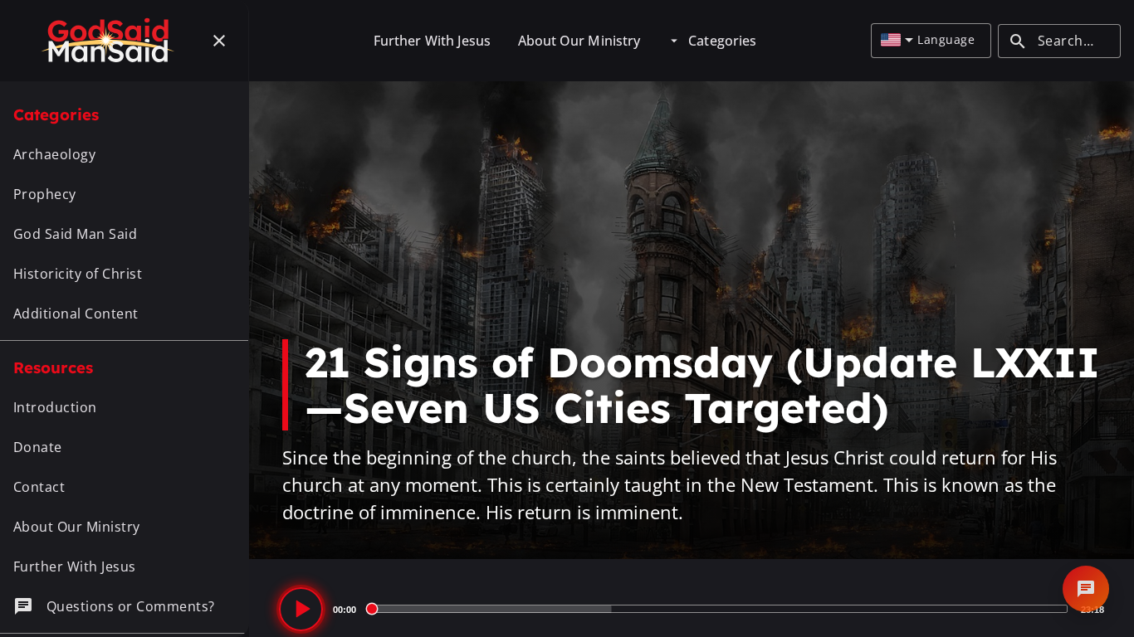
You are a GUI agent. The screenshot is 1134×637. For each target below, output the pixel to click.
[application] (691, 608)
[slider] (718, 609)
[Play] (301, 609)
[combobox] (897, 40)
